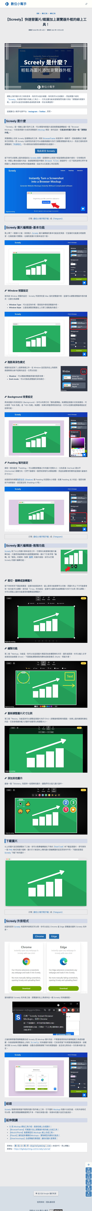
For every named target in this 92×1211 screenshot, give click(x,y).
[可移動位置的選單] (88, 1164)
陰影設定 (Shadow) (25, 479)
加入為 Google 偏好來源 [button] (47, 1193)
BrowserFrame (49, 138)
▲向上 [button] (88, 1194)
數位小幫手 (19, 4)
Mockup (41, 130)
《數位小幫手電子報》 (41, 218)
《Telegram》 (57, 218)
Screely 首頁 (35, 158)
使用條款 (40, 1202)
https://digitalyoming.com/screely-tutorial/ (32, 1149)
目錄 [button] (88, 1171)
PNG (11, 850)
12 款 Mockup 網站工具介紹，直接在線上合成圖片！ (30, 1126)
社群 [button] (88, 1189)
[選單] (86, 4)
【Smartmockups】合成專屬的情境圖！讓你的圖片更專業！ (33, 1138)
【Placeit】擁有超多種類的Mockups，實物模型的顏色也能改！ (34, 1135)
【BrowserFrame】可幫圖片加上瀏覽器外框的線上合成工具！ (34, 1129)
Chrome (39, 936)
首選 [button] (88, 1183)
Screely (35, 233)
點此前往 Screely (46, 151)
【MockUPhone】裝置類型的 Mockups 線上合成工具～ (31, 1132)
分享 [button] (88, 1177)
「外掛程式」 (17, 144)
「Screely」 (12, 99)
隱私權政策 (50, 1202)
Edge (54, 936)
